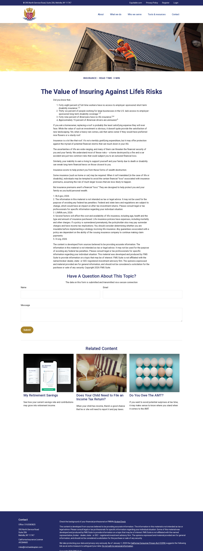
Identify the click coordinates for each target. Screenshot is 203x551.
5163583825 (29, 524)
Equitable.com (136, 3)
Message (25, 305)
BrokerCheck (120, 522)
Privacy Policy (152, 3)
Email (105, 287)
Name (23, 287)
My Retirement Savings (40, 395)
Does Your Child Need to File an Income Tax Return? (99, 397)
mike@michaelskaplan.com (31, 547)
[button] (101, 14)
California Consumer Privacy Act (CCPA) (148, 543)
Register (165, 3)
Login (176, 3)
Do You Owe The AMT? (146, 395)
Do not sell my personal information (117, 546)
